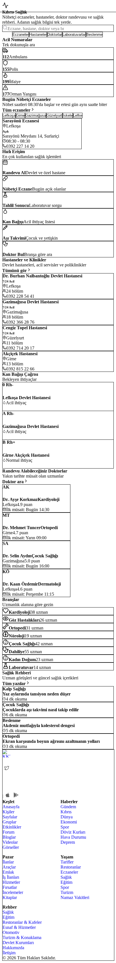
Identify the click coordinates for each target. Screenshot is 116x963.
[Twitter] (7, 768)
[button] (7, 34)
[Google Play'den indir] (16, 795)
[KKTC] (45, 753)
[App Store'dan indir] (7, 795)
